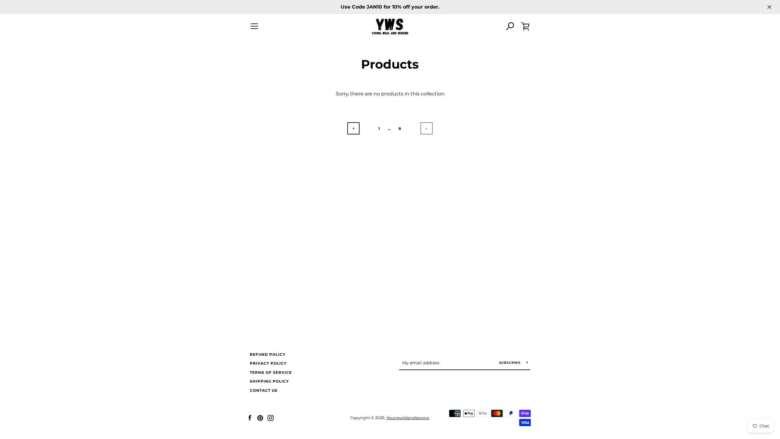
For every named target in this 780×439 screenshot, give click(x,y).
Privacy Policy (268, 363)
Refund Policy (267, 354)
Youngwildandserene (407, 418)
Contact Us (264, 390)
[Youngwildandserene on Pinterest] (260, 417)
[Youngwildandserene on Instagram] (271, 417)
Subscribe (510, 363)
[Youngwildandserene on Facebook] (250, 417)
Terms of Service (271, 372)
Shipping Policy (269, 381)
